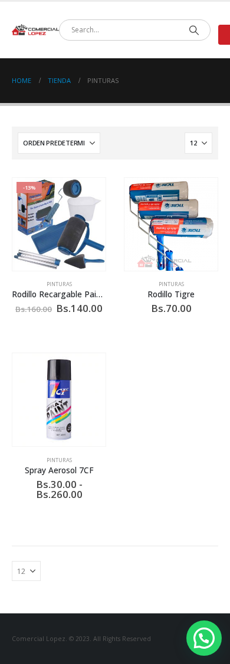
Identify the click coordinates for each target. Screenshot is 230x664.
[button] (204, 638)
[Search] (194, 30)
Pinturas (59, 284)
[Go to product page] (171, 224)
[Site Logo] (35, 30)
